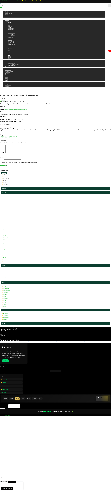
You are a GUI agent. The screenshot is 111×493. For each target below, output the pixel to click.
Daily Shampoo (7, 72)
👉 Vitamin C (4, 229)
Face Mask (9, 57)
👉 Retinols (3, 227)
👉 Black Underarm (5, 221)
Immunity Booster (8, 85)
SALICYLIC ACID (11, 41)
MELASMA (10, 22)
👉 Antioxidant (4, 319)
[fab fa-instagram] (0, 2)
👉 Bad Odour (4, 174)
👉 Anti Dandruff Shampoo (6, 290)
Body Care (4, 10)
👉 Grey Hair (4, 302)
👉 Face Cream (4, 271)
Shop (110, 50)
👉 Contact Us (3, 382)
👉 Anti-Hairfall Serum (5, 288)
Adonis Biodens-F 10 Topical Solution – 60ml (7, 137)
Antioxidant (7, 86)
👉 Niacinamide (4, 239)
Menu (1, 7)
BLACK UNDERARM (11, 35)
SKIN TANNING (10, 23)
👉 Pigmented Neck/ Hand (6, 178)
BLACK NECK (10, 34)
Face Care (6, 47)
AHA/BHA (9, 43)
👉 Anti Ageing (4, 213)
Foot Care (6, 15)
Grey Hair (6, 78)
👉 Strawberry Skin (5, 217)
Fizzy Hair (6, 80)
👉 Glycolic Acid (4, 233)
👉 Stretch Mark (4, 180)
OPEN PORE (10, 27)
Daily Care (6, 12)
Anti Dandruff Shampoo (9, 71)
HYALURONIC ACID (11, 44)
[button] (2, 408)
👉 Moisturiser (4, 257)
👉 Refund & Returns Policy (5, 389)
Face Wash (9, 52)
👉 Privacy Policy (4, 379)
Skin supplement (7, 82)
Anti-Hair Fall (7, 73)
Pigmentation (7, 60)
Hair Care (4, 67)
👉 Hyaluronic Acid (5, 237)
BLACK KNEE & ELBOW (14, 64)
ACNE (9, 25)
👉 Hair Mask (4, 296)
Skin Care (4, 19)
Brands (4, 87)
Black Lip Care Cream (8, 66)
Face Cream (9, 62)
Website (2, 160)
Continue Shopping (7, 488)
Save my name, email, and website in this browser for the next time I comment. (19, 162)
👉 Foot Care (4, 182)
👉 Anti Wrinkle (4, 215)
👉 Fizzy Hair (4, 306)
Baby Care (4, 18)
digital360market (7, 415)
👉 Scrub (3, 249)
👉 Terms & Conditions (4, 392)
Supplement (4, 81)
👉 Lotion (3, 255)
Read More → (5, 360)
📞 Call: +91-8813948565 (55, 371)
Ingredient (6, 36)
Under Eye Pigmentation (11, 65)
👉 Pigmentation (4, 269)
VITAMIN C (10, 40)
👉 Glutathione (4, 225)
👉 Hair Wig (4, 286)
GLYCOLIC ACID (11, 42)
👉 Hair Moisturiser (5, 298)
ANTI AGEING (10, 30)
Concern (6, 21)
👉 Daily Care (4, 176)
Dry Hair (6, 79)
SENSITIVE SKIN (11, 28)
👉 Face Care (4, 241)
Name (1, 155)
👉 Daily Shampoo (5, 292)
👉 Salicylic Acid (4, 231)
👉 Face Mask (4, 259)
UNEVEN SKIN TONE (11, 29)
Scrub (9, 51)
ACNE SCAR (10, 26)
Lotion (9, 55)
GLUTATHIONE (10, 37)
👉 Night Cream (4, 243)
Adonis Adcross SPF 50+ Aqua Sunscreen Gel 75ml (8, 136)
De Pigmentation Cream (11, 63)
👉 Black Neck (4, 219)
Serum (9, 50)
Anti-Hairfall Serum (8, 70)
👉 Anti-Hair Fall (4, 294)
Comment (2, 152)
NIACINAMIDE (10, 45)
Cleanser (9, 58)
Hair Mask (6, 74)
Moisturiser (9, 56)
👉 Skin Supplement (5, 313)
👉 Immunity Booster (5, 317)
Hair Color (6, 77)
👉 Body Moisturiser (5, 184)
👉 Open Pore (4, 207)
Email (1, 157)
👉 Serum (3, 247)
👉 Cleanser (4, 261)
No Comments (3, 100)
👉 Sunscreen (4, 253)
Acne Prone (7, 20)
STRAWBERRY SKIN (11, 33)
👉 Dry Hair (4, 304)
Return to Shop (12, 481)
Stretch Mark (7, 14)
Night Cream (10, 48)
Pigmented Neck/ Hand (8, 13)
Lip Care (4, 59)
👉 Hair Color (4, 300)
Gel (8, 49)
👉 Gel (3, 245)
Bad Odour (7, 11)
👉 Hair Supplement (5, 315)
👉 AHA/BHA (4, 235)
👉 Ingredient (4, 223)
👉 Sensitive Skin (4, 209)
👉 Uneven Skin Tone (5, 211)
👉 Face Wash (4, 251)
